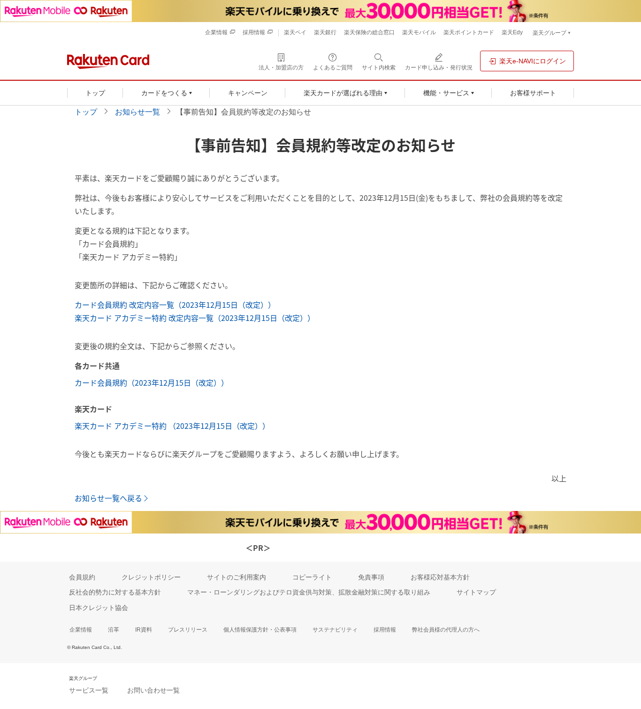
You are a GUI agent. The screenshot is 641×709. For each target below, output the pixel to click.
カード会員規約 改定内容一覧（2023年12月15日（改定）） (175, 304)
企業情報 (80, 629)
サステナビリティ (335, 629)
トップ (86, 112)
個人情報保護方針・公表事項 (260, 629)
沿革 (113, 629)
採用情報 (385, 629)
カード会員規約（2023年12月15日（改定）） (152, 382)
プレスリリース (187, 629)
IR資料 (143, 629)
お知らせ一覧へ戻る (108, 497)
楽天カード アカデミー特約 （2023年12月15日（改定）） (172, 425)
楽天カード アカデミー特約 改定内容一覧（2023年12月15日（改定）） (195, 317)
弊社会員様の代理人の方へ (446, 629)
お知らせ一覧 (137, 112)
